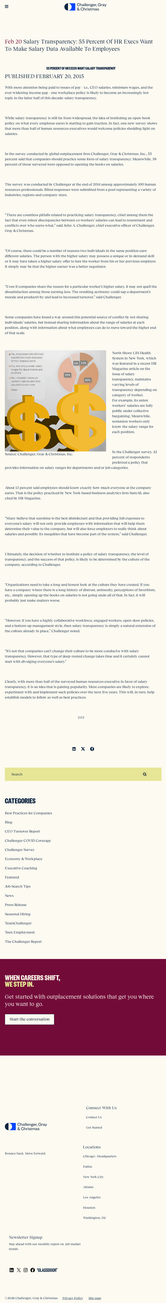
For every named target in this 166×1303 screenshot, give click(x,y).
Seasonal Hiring (18, 914)
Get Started (94, 1127)
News (9, 896)
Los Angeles (92, 1197)
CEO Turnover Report (22, 831)
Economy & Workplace (23, 859)
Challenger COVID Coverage (28, 841)
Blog (8, 822)
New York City (93, 1177)
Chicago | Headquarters (99, 1156)
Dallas (87, 1166)
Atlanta (88, 1187)
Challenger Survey (20, 850)
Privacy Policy (73, 1298)
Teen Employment (20, 932)
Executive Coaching (21, 868)
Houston (89, 1207)
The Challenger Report (23, 942)
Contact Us (94, 1117)
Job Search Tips (18, 886)
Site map (94, 1298)
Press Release (16, 905)
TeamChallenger (18, 923)
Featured (12, 877)
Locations (92, 1147)
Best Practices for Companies (28, 813)
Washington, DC (94, 1217)
